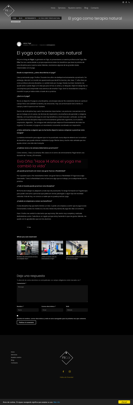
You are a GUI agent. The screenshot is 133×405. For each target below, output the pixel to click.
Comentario (21, 283)
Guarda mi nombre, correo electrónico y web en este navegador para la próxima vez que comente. (51, 318)
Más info (57, 402)
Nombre (20, 306)
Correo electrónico (48, 306)
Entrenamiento (51, 45)
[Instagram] (123, 2)
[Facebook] (126, 2)
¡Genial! (124, 402)
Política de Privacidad (66, 377)
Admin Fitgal (27, 43)
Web (67, 306)
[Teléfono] (129, 2)
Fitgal (32, 59)
